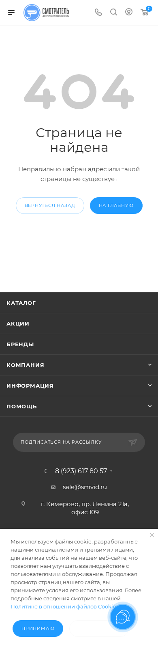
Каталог (21, 303)
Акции (18, 323)
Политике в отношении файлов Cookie (63, 606)
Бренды (20, 344)
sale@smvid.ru (85, 487)
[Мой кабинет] (128, 13)
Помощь (21, 406)
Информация (30, 385)
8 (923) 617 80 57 (81, 471)
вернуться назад (50, 205)
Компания (25, 365)
